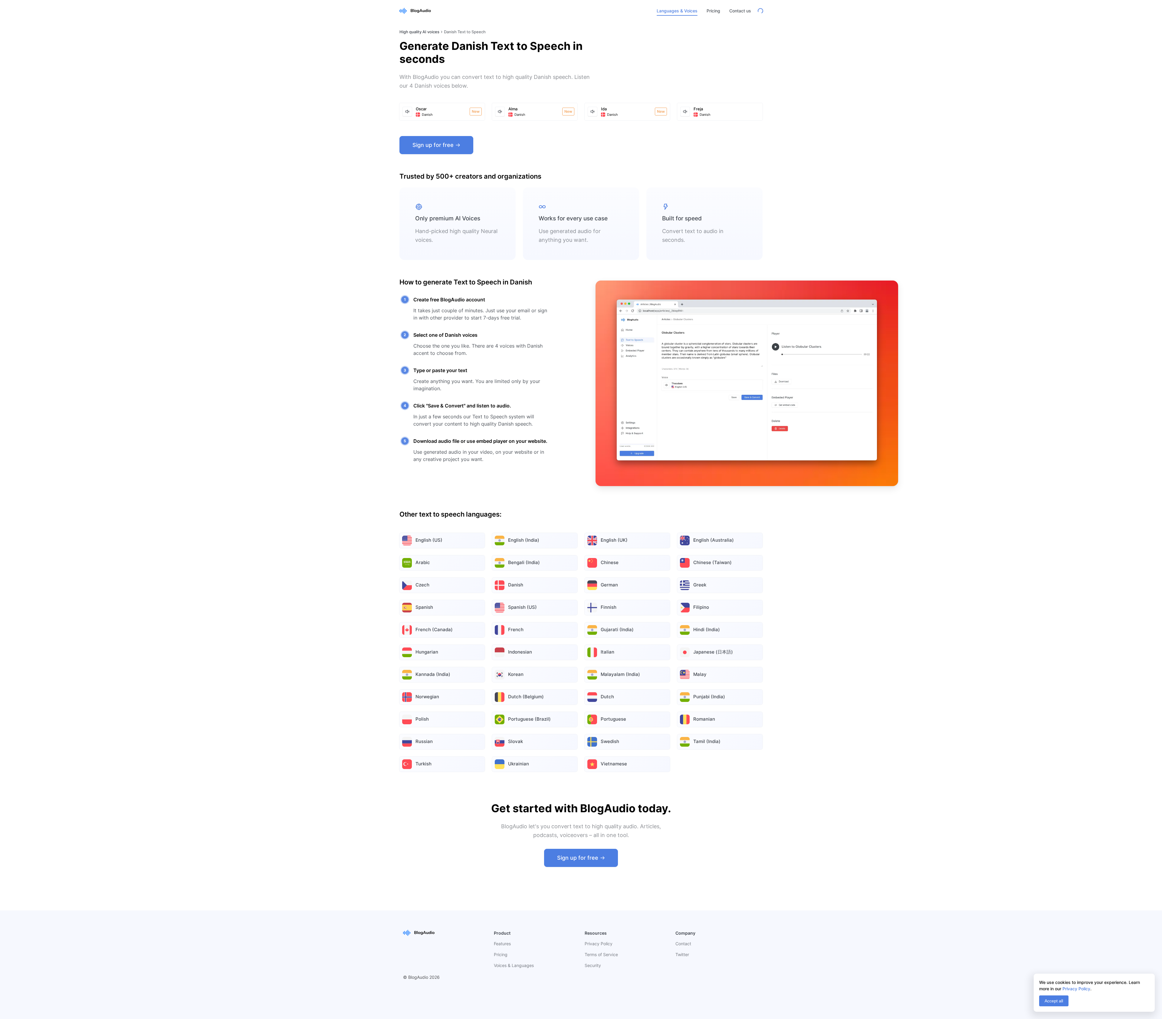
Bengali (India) (524, 562)
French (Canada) (434, 629)
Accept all (1054, 1000)
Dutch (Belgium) (526, 696)
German (609, 585)
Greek (699, 585)
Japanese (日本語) (713, 652)
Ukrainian (518, 764)
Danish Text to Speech (465, 31)
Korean (516, 674)
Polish (422, 719)
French (516, 629)
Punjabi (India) (709, 696)
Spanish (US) (522, 607)
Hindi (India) (706, 629)
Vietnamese (614, 764)
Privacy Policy (598, 943)
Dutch (607, 696)
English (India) (523, 540)
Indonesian (520, 652)
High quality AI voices (419, 31)
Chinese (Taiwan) (712, 562)
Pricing (713, 11)
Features (502, 943)
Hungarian (426, 652)
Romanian (704, 719)
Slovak (515, 741)
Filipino (701, 607)
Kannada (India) (432, 674)
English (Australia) (713, 540)
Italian (607, 652)
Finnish (608, 607)
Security (593, 965)
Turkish (423, 764)
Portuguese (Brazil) (529, 719)
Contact (683, 943)
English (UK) (614, 540)
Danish (515, 585)
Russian (424, 741)
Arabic (422, 562)
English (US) (428, 540)
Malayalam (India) (620, 674)
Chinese (610, 562)
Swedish (610, 741)
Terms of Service (601, 954)
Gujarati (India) (617, 629)
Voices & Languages (514, 965)
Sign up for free (433, 145)
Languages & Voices (677, 11)
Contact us (740, 11)
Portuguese (613, 719)
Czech (422, 585)
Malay (700, 674)
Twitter (682, 954)
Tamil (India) (707, 741)
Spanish (424, 607)
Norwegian (427, 696)
